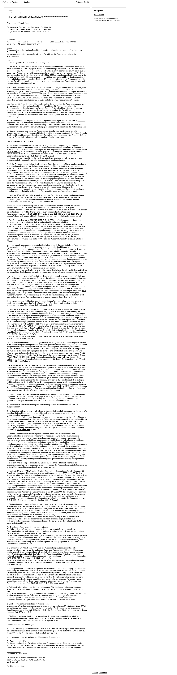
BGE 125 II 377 (36, 214)
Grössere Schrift (82, 2)
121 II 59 (57, 214)
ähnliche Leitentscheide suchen (106, 18)
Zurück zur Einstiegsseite (12, 2)
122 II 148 (75, 214)
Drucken (27, 2)
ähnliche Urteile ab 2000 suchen (106, 20)
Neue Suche (99, 15)
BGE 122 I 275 (36, 156)
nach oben (103, 673)
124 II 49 (14, 564)
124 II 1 (21, 510)
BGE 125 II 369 (65, 508)
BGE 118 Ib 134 (13, 152)
